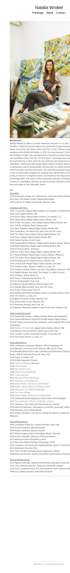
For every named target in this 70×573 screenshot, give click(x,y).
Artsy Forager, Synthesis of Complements (33, 395)
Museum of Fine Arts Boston (27, 378)
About (49, 12)
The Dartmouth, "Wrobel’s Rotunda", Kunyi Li (34, 401)
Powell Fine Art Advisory (25, 372)
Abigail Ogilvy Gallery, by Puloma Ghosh (32, 387)
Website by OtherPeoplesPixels (49, 564)
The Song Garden (23, 392)
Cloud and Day (21, 375)
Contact (60, 12)
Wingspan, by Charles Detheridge (30, 389)
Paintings (38, 12)
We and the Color (22, 369)
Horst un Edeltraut (23, 363)
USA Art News (21, 366)
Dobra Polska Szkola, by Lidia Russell (32, 384)
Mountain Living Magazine (26, 381)
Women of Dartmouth (24, 328)
